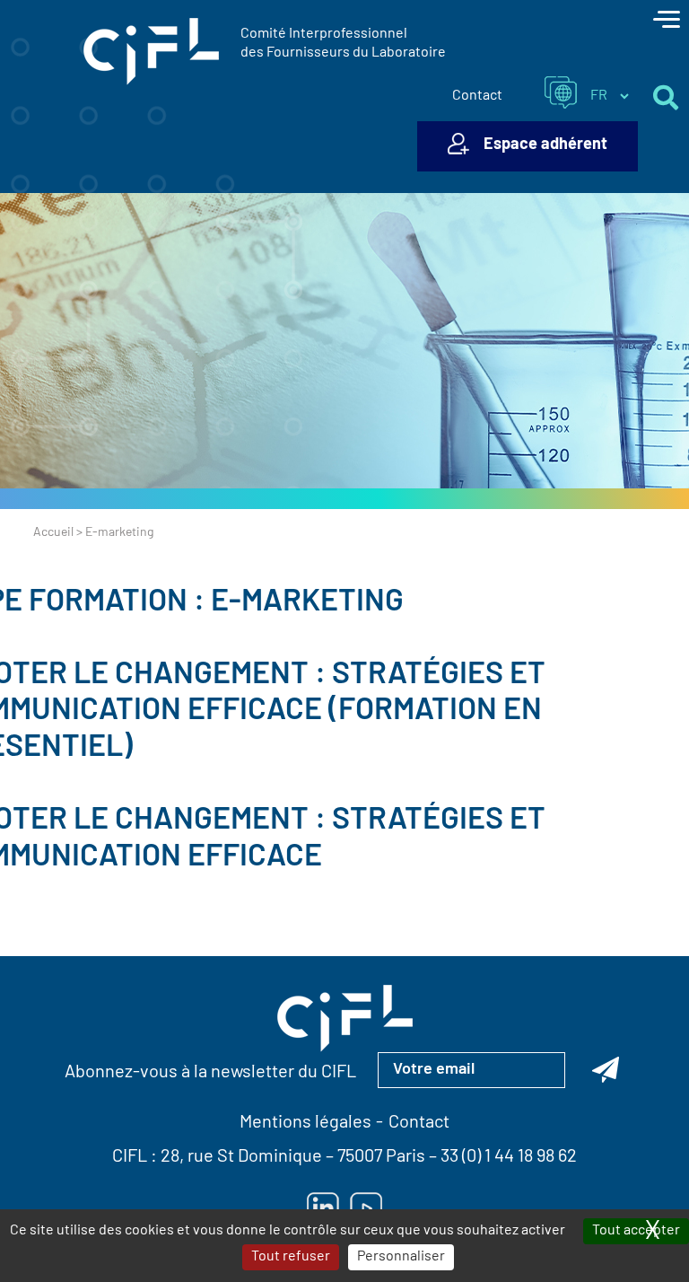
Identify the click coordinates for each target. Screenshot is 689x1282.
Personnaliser (401, 1257)
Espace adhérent (545, 145)
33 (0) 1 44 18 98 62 (508, 1157)
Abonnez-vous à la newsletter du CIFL (210, 1073)
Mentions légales (305, 1123)
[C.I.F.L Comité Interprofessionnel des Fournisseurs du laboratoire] (151, 52)
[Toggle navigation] (666, 21)
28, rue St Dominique (241, 1157)
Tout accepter (636, 1231)
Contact (477, 96)
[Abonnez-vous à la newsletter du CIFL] (605, 1070)
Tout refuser (290, 1257)
